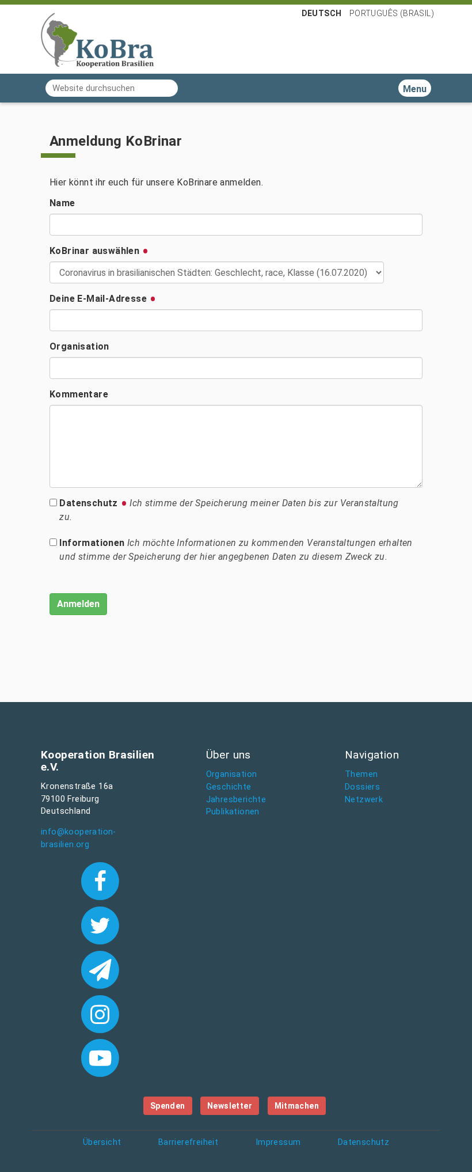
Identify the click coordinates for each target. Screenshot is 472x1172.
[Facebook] (100, 880)
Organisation (79, 346)
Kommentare (79, 394)
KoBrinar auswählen (96, 250)
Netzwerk (364, 800)
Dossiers (362, 787)
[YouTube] (100, 1057)
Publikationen (233, 812)
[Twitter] (100, 924)
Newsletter (229, 1105)
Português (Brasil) (391, 13)
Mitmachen (297, 1105)
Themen (361, 774)
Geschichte (229, 787)
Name (62, 203)
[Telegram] (100, 968)
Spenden (167, 1105)
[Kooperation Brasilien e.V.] (97, 39)
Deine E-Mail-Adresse (99, 298)
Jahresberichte (236, 800)
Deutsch (322, 13)
